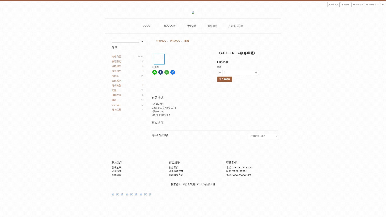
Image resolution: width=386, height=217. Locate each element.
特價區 (115, 76)
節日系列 (116, 81)
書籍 (114, 100)
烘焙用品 (116, 66)
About (147, 26)
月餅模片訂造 (235, 26)
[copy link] (172, 72)
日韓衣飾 (116, 95)
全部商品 (161, 41)
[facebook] (160, 72)
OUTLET (116, 105)
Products (169, 26)
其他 (114, 90)
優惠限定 (212, 26)
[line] (154, 72)
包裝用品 (116, 71)
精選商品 (116, 56)
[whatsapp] (166, 72)
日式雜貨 (116, 85)
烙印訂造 (191, 26)
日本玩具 (116, 109)
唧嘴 (186, 41)
